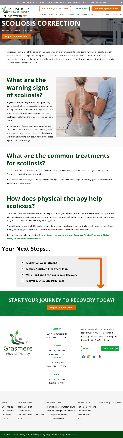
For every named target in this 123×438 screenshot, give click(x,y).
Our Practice (7, 406)
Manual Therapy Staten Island (61, 410)
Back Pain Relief (25, 406)
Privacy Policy (45, 434)
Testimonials (84, 414)
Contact (116, 14)
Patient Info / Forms (87, 406)
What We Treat (56, 14)
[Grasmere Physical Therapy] (18, 342)
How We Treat (73, 14)
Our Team (6, 414)
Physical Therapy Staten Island (61, 406)
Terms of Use (57, 434)
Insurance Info (84, 410)
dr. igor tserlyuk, (15, 16)
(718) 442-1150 (58, 354)
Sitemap (34, 434)
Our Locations (8, 410)
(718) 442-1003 (58, 350)
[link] (83, 357)
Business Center (71, 434)
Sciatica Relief (24, 410)
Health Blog (103, 14)
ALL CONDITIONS (26, 418)
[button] (121, 2)
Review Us (81, 8)
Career (5, 418)
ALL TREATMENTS (55, 418)
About (43, 14)
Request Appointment (106, 8)
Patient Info (88, 14)
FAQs (80, 418)
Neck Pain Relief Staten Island (31, 414)
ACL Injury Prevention (57, 414)
